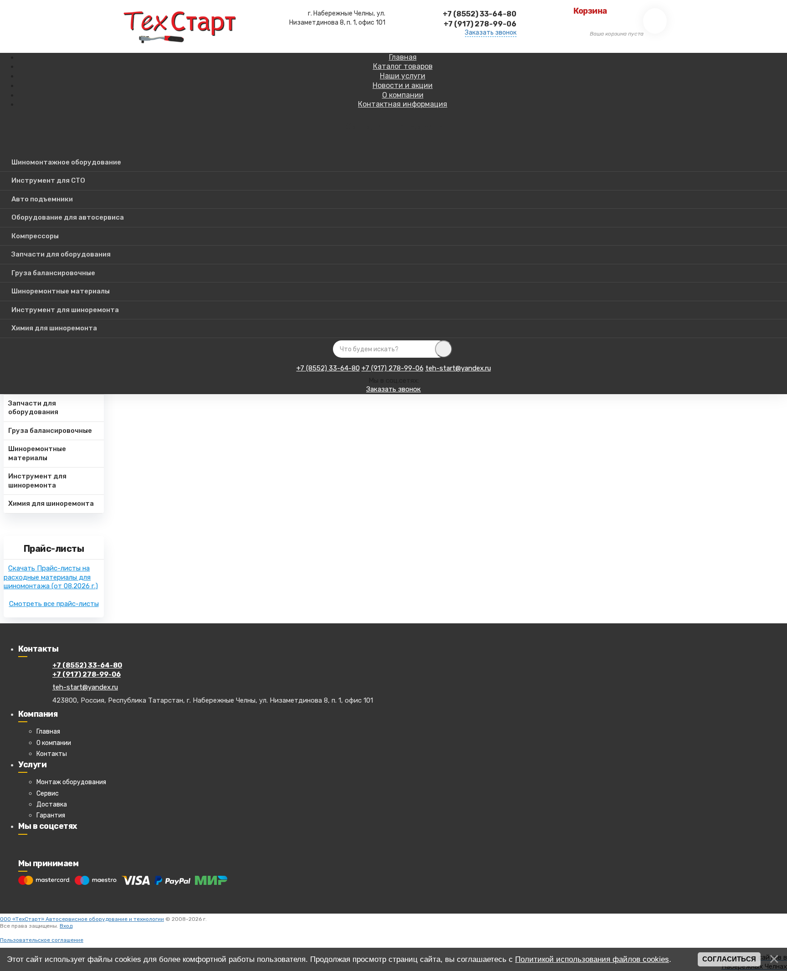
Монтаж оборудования (71, 782)
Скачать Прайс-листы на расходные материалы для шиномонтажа (51, 577)
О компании (53, 743)
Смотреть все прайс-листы (54, 604)
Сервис (47, 793)
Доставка (51, 804)
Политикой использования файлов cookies (592, 959)
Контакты (51, 754)
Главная (48, 731)
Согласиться (729, 959)
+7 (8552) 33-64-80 (328, 368)
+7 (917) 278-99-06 (393, 368)
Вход (66, 926)
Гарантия (50, 815)
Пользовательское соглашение (41, 940)
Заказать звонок (490, 32)
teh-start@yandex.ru (458, 368)
